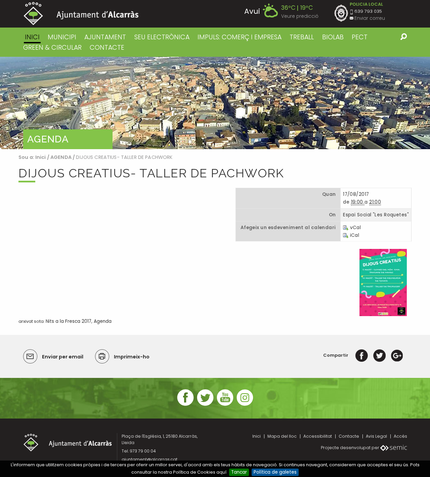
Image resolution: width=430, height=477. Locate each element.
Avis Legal (376, 436)
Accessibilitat (317, 436)
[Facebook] (361, 355)
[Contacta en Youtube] (225, 405)
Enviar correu (369, 18)
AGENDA (61, 157)
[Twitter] (379, 355)
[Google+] (397, 355)
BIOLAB (333, 37)
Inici (32, 37)
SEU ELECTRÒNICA (161, 37)
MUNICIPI (62, 37)
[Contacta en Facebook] (185, 405)
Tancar (239, 472)
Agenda (103, 321)
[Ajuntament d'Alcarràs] (81, 13)
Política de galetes (275, 472)
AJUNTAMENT (105, 37)
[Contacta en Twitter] (205, 405)
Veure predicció (299, 16)
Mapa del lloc (282, 436)
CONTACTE (107, 47)
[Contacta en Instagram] (244, 405)
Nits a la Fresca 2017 (68, 321)
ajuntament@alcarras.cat (149, 459)
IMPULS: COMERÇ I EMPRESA (240, 37)
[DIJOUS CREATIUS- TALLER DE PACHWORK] (383, 282)
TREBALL (302, 37)
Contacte (349, 436)
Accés (400, 436)
